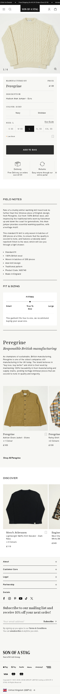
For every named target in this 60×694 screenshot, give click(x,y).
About (6, 561)
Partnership (8, 584)
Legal (5, 577)
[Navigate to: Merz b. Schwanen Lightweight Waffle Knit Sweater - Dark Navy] (25, 506)
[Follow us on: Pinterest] (15, 598)
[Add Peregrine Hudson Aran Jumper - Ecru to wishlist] (52, 136)
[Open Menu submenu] (4, 9)
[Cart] (55, 9)
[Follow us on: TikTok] (26, 598)
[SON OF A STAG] (30, 9)
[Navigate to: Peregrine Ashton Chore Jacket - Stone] (25, 408)
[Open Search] (10, 9)
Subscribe (48, 621)
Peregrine (14, 86)
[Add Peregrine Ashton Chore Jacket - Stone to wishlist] (46, 434)
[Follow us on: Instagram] (9, 598)
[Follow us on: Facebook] (4, 598)
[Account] (49, 9)
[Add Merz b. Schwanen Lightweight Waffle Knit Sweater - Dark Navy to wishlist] (46, 532)
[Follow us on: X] (31, 598)
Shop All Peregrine (11, 457)
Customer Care (10, 569)
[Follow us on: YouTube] (20, 598)
